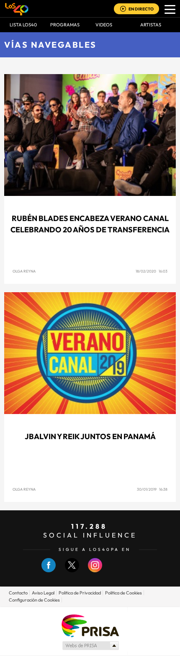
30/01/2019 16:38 (152, 489)
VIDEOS (103, 25)
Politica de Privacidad (80, 593)
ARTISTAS (150, 25)
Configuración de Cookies (34, 600)
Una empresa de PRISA (90, 625)
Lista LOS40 (23, 25)
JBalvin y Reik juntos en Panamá (90, 436)
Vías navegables (50, 44)
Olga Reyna (24, 271)
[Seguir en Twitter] (72, 570)
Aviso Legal (43, 593)
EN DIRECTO (141, 9)
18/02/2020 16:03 (151, 271)
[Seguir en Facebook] (48, 570)
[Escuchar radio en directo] (123, 9)
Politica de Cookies (123, 593)
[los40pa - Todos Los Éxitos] (16, 9)
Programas (65, 25)
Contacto (18, 593)
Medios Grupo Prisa (90, 646)
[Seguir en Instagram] (95, 570)
